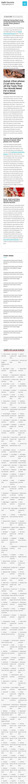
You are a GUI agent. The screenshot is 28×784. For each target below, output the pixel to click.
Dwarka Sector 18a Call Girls (22, 751)
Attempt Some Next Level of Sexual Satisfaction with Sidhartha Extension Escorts (13, 262)
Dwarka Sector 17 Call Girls (5, 751)
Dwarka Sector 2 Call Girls (4, 763)
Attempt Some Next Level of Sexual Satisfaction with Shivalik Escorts (12, 296)
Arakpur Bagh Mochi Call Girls (21, 415)
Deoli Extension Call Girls (22, 683)
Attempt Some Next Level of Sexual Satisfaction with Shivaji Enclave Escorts (12, 301)
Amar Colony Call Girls (13, 386)
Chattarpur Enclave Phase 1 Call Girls (22, 604)
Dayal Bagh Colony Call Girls (13, 664)
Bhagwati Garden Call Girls (4, 540)
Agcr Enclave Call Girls (13, 370)
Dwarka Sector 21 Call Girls (21, 763)
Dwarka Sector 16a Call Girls (14, 744)
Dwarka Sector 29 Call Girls (22, 776)
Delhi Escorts (7, 2)
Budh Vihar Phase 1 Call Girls (5, 584)
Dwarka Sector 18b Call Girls (5, 757)
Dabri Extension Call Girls (13, 647)
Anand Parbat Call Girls (21, 396)
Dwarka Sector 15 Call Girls (21, 738)
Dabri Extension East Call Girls (22, 647)
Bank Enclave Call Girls (21, 504)
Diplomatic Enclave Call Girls (22, 713)
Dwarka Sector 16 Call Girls (5, 744)
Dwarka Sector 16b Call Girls (22, 744)
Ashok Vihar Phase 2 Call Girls (5, 439)
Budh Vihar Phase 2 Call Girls (13, 584)
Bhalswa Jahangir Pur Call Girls (13, 556)
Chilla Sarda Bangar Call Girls (22, 617)
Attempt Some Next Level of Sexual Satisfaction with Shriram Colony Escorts (12, 290)
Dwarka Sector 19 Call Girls (13, 757)
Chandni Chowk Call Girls (4, 604)
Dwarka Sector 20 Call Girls (13, 763)
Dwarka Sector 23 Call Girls (13, 770)
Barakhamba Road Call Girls (22, 510)
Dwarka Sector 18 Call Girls (13, 751)
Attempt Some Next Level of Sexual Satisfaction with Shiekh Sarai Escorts (13, 306)
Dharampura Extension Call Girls (22, 700)
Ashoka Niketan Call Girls (4, 445)
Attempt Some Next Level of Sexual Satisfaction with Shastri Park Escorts (13, 321)
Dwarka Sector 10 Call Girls (21, 725)
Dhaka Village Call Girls (21, 694)
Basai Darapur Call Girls (4, 516)
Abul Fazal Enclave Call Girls (13, 356)
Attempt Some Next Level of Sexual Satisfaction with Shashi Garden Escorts (12, 332)
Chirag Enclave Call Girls (13, 623)
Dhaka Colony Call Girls (13, 694)
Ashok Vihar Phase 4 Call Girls (22, 439)
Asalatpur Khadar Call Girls (13, 426)
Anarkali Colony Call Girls (13, 403)
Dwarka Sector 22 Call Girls (5, 770)
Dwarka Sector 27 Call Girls (5, 776)
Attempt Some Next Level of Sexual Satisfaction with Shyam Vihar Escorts (13, 273)
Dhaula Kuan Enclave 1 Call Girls (14, 706)
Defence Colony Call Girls (13, 670)
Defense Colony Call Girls (4, 676)
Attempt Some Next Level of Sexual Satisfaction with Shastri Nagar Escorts (12, 326)
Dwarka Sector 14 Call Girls (13, 738)
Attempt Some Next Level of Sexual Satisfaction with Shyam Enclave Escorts (12, 284)
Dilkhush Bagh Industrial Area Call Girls (5, 713)
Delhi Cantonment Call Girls (21, 676)
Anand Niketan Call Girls (13, 396)
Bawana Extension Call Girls (13, 523)
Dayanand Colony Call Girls (21, 664)
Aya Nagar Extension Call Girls (22, 456)
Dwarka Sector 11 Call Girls (4, 732)
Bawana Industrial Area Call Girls (22, 523)
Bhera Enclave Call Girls (21, 563)
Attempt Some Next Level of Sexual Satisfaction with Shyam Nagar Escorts (12, 278)
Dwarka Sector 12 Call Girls (13, 732)
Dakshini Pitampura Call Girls (5, 653)
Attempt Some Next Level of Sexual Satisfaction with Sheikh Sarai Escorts (13, 317)
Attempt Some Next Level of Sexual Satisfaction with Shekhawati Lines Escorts (12, 311)
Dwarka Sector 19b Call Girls (22, 757)
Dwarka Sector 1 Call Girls (13, 725)
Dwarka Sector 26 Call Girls (22, 770)
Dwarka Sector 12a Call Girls (22, 732)
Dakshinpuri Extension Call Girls (22, 653)
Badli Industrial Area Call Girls (14, 482)
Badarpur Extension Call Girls (13, 476)
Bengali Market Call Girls (13, 534)
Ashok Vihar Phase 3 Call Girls (14, 439)
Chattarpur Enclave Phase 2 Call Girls (5, 610)
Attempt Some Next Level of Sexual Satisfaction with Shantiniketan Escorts (12, 338)
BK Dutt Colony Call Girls (21, 574)
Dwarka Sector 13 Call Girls (4, 738)
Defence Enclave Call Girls (21, 670)
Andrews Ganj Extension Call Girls (14, 409)
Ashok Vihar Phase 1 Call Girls (22, 433)
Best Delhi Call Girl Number (11, 240)
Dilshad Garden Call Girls (13, 713)
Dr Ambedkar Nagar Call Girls (5, 719)
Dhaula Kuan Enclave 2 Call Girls (22, 706)
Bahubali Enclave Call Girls (13, 488)
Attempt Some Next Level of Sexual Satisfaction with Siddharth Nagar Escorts (12, 268)
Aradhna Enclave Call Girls (13, 415)
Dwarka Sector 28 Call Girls (13, 776)
